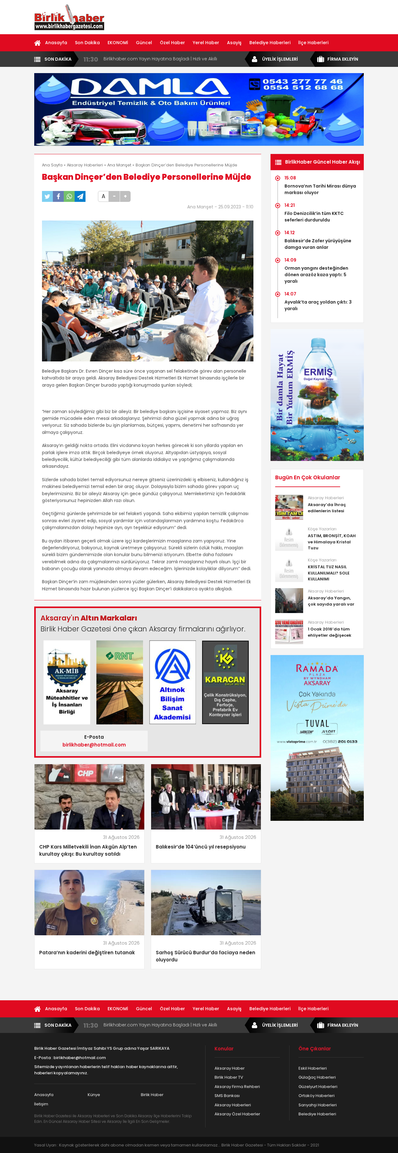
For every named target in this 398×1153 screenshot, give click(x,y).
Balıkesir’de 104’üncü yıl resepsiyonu (201, 847)
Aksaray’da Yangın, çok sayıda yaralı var (331, 601)
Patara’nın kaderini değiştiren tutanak (87, 952)
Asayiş (234, 43)
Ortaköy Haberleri (316, 1096)
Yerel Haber (206, 43)
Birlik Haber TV (229, 1077)
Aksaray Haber (230, 1068)
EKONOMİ (118, 43)
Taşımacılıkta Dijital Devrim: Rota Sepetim (149, 59)
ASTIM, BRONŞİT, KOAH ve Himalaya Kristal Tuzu (332, 542)
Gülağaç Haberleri (317, 1077)
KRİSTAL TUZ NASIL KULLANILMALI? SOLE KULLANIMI (328, 573)
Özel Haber (172, 43)
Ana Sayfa (52, 165)
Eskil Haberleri (312, 1068)
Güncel (144, 43)
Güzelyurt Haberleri (317, 1087)
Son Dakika (87, 43)
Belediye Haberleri (269, 43)
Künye (94, 1095)
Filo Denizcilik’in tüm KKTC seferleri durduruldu (314, 216)
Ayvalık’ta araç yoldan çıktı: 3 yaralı (318, 305)
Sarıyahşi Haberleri (317, 1105)
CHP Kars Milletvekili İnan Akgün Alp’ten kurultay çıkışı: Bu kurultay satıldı (88, 850)
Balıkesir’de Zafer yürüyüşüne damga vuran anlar (318, 244)
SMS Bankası (227, 1096)
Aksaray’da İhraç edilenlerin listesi (327, 508)
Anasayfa (56, 43)
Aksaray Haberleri (85, 165)
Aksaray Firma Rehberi (237, 1087)
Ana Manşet (119, 165)
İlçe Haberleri (313, 43)
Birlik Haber (152, 1095)
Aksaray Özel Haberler (237, 1114)
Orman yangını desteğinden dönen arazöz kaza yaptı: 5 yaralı (316, 274)
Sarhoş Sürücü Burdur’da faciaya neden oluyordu (205, 956)
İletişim (41, 1104)
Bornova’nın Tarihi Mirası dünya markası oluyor (320, 189)
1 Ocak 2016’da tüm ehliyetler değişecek (329, 632)
